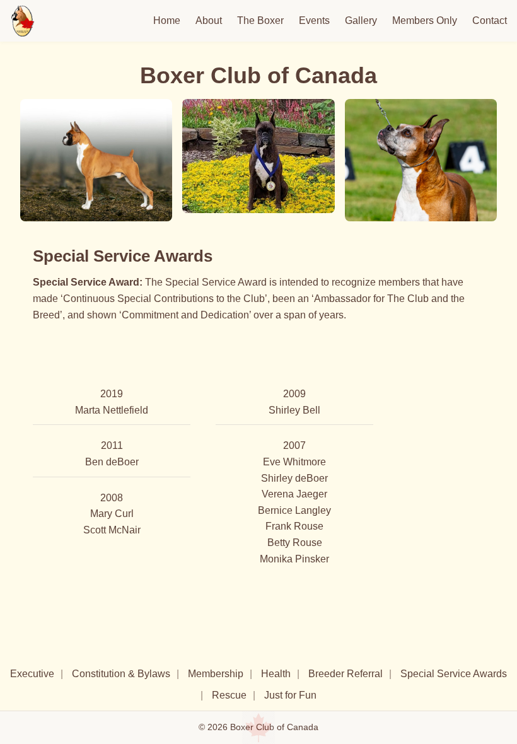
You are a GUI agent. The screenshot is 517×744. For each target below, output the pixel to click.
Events (314, 20)
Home (166, 20)
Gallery (361, 20)
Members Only (424, 20)
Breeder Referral (345, 673)
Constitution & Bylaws (121, 673)
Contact (489, 20)
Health (276, 673)
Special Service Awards (453, 673)
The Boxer (260, 20)
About (208, 20)
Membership (215, 673)
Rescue (229, 695)
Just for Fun (290, 695)
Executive (32, 673)
